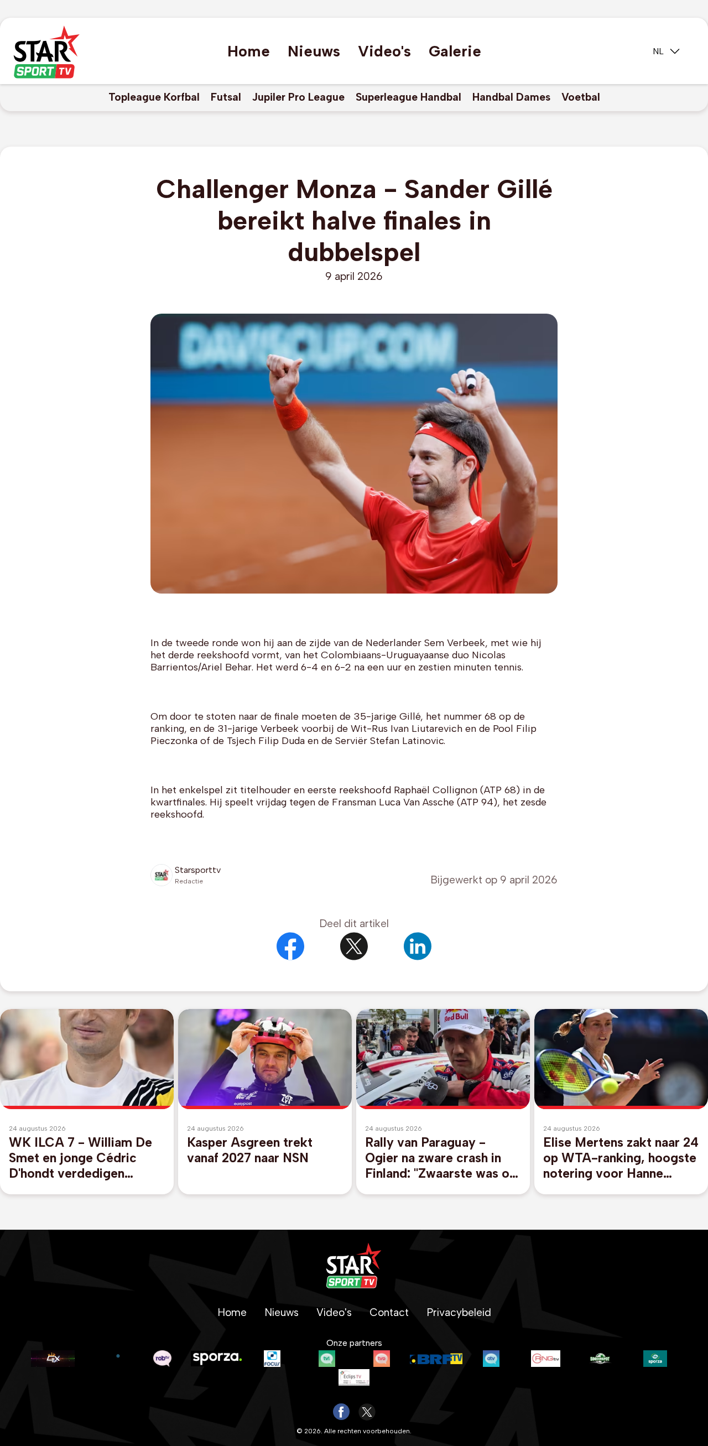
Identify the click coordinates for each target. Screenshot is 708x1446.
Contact (389, 1312)
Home (248, 51)
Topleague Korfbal (154, 97)
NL (658, 51)
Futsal (226, 97)
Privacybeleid (458, 1312)
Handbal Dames (511, 97)
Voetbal (580, 97)
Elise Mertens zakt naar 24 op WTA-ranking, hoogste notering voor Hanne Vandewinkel (621, 1158)
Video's (384, 51)
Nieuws (314, 51)
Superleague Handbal (408, 97)
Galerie (455, 51)
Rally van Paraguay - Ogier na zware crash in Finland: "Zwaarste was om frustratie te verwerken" (442, 1158)
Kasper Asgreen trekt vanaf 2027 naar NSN (250, 1150)
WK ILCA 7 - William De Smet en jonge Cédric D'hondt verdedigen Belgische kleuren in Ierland (80, 1158)
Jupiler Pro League (298, 97)
